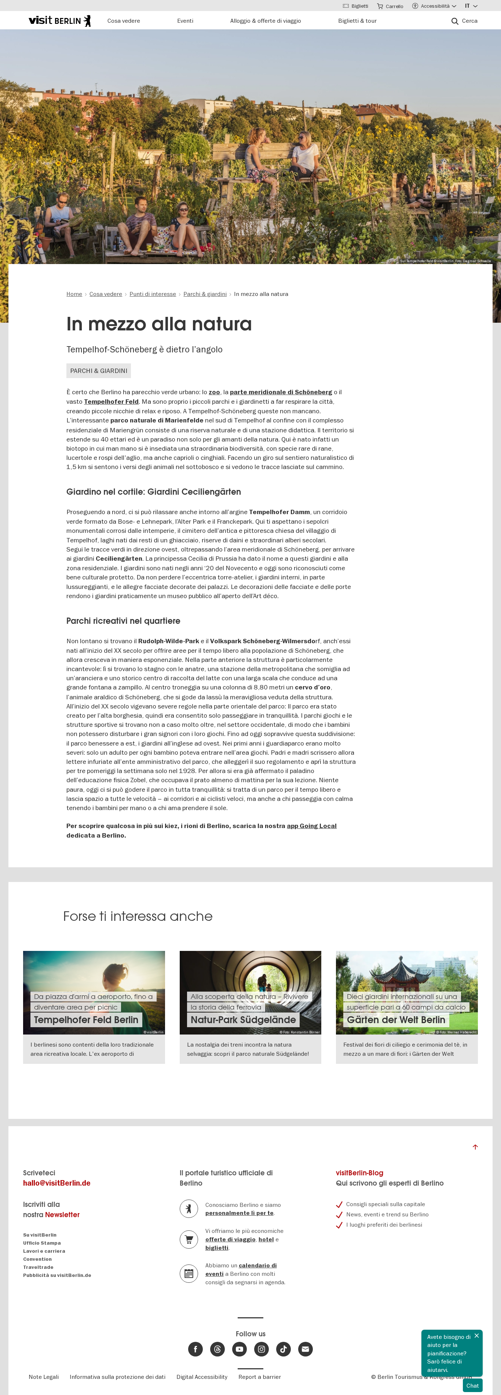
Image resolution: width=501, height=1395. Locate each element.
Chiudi (477, 1336)
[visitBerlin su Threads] (217, 1349)
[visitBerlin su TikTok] (283, 1349)
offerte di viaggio (230, 1239)
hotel (266, 1239)
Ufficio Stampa (42, 1243)
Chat (473, 1385)
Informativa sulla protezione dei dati (117, 1376)
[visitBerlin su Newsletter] (305, 1349)
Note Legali (44, 1376)
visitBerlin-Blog (359, 1173)
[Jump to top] (475, 1149)
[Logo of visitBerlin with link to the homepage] (59, 20)
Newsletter (62, 1215)
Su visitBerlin (39, 1235)
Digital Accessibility (201, 1376)
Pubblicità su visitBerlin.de (57, 1275)
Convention (37, 1259)
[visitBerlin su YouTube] (239, 1349)
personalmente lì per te (239, 1213)
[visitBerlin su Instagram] (261, 1349)
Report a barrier (259, 1376)
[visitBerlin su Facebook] (195, 1349)
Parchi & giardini (98, 370)
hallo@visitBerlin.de (57, 1183)
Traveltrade (38, 1267)
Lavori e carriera (44, 1251)
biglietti (216, 1248)
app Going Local (312, 826)
